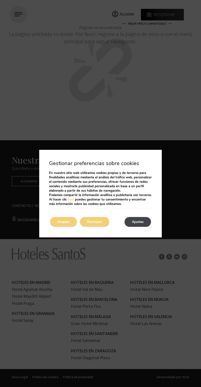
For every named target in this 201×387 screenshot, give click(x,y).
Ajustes (138, 221)
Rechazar (94, 221)
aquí (71, 199)
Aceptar (63, 221)
